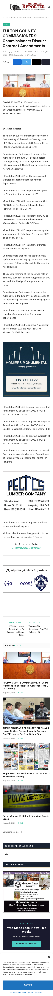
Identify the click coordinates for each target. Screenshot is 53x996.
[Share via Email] (36, 62)
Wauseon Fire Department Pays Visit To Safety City (38, 629)
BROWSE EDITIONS (26, 944)
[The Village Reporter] (27, 7)
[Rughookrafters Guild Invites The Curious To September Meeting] (26, 756)
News (6, 25)
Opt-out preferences (18, 993)
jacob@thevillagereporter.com (26, 548)
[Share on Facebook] (17, 62)
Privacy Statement (35, 993)
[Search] (48, 7)
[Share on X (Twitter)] (26, 62)
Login (5, 854)
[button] (49, 956)
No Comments (17, 55)
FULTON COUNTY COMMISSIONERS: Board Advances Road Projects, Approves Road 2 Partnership (25, 685)
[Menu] (4, 7)
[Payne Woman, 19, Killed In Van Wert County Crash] (26, 798)
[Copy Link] (45, 62)
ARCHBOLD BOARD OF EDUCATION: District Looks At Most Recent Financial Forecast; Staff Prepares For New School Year (26, 731)
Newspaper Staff (12, 52)
